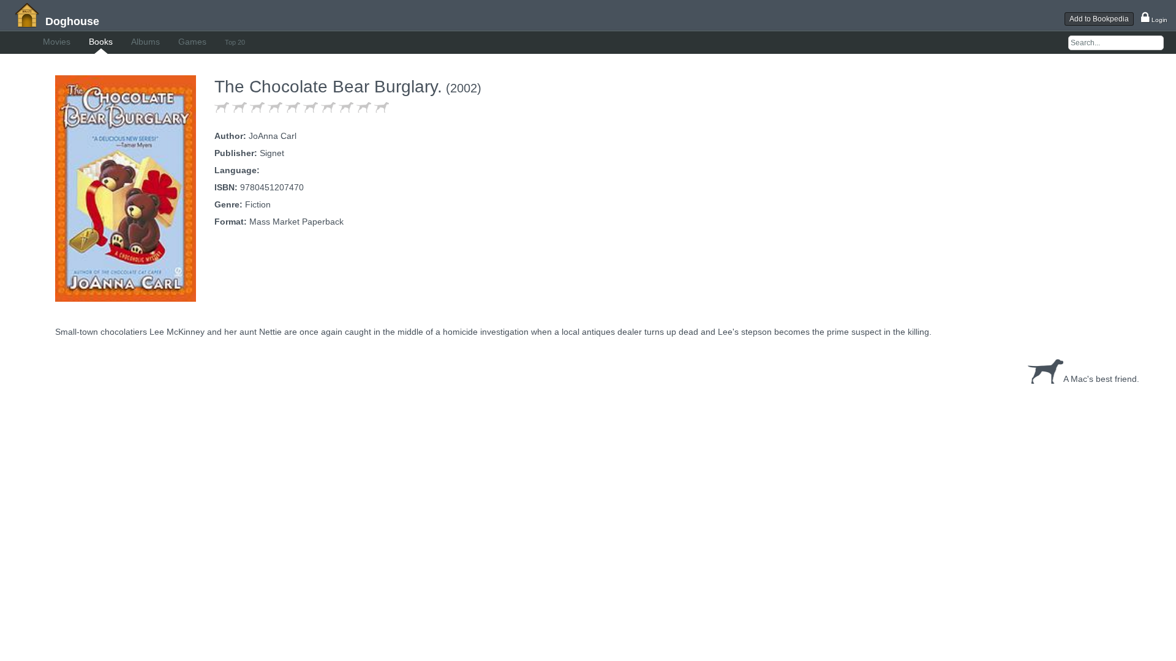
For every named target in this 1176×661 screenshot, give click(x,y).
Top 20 (235, 42)
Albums (145, 42)
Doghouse (72, 21)
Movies (56, 42)
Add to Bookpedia (1099, 19)
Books (101, 42)
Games (192, 42)
